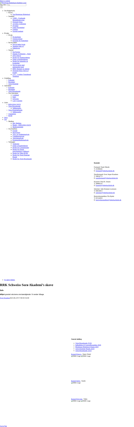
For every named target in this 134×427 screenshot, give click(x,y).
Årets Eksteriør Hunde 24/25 (84, 349)
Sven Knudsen (5, 298)
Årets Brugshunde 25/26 (83, 343)
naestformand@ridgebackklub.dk (107, 178)
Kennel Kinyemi (77, 399)
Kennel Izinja (76, 381)
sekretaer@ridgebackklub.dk (105, 193)
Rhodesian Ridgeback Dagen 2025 (87, 347)
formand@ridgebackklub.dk (105, 171)
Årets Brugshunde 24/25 (83, 351)
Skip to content (5, 1)
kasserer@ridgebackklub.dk (105, 185)
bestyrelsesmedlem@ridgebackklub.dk (108, 200)
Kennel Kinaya (76, 354)
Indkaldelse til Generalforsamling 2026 (88, 345)
